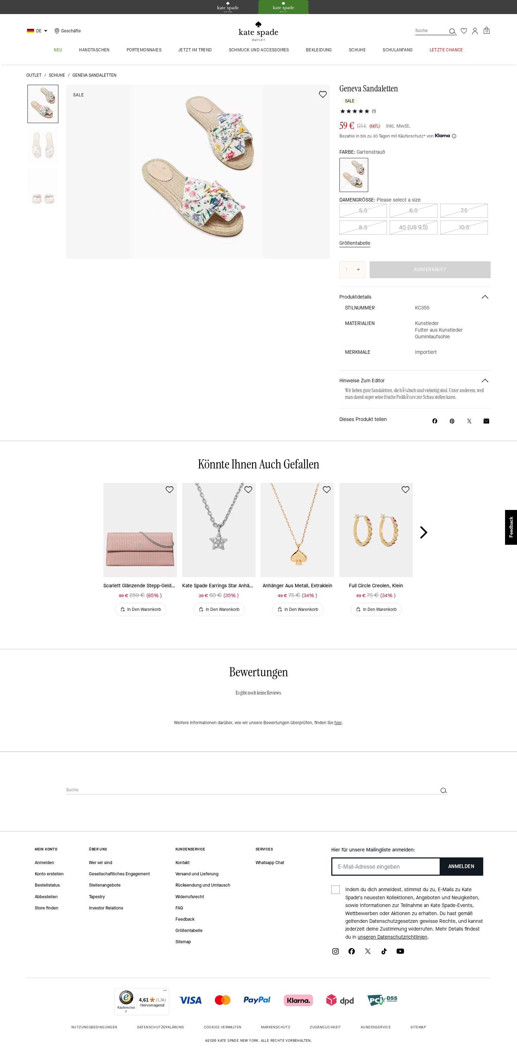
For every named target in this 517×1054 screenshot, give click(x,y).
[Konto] (475, 31)
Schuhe (57, 75)
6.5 (413, 210)
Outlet (34, 75)
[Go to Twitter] (368, 953)
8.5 (363, 227)
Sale (78, 95)
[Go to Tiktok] (384, 953)
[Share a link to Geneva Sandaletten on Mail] (486, 421)
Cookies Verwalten (223, 1027)
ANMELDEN (461, 866)
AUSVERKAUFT (430, 269)
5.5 (363, 210)
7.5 (464, 210)
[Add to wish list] (323, 94)
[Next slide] (429, 533)
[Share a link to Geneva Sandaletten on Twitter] (469, 421)
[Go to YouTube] (400, 953)
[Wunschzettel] (464, 31)
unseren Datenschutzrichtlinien (392, 937)
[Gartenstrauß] (353, 175)
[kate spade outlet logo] (258, 31)
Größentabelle (354, 243)
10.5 (464, 227)
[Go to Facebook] (351, 953)
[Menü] (165, 992)
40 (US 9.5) (413, 227)
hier (338, 723)
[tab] (228, 7)
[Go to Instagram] (335, 953)
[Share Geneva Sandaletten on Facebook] (434, 421)
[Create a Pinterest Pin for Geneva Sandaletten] (452, 421)
